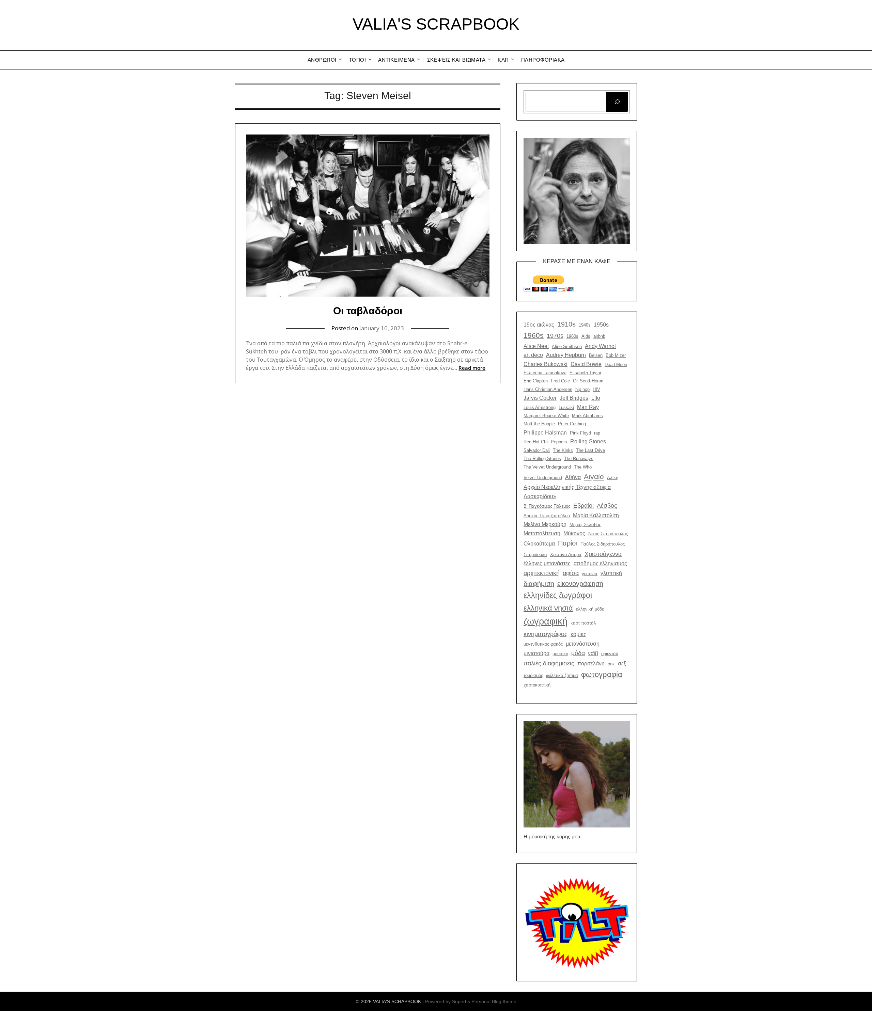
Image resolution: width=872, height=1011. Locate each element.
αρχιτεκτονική (542, 572)
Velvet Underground (543, 477)
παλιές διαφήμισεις (549, 663)
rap (597, 433)
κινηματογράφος (545, 633)
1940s (585, 325)
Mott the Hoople (539, 423)
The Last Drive (590, 450)
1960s (534, 335)
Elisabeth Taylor (585, 372)
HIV (596, 389)
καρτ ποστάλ (583, 623)
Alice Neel (536, 346)
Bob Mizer (616, 355)
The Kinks (563, 450)
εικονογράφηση (580, 583)
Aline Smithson (567, 346)
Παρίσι (567, 543)
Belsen (596, 355)
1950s (601, 324)
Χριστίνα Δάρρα (565, 554)
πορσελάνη (591, 663)
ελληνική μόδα (590, 609)
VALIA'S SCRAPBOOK (436, 24)
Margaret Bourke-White (546, 415)
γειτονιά (589, 573)
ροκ (611, 663)
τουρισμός (533, 675)
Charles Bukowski (545, 364)
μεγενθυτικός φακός (543, 644)
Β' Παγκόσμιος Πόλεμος (547, 506)
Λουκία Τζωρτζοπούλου (547, 515)
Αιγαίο (594, 476)
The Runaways (578, 458)
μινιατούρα (536, 653)
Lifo (595, 398)
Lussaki (566, 407)
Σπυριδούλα (535, 554)
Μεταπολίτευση (542, 533)
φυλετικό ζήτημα (562, 675)
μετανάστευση (583, 644)
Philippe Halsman (545, 432)
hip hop (582, 389)
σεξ (622, 663)
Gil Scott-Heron (588, 380)
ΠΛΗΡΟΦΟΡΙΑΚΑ (543, 60)
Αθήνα (573, 477)
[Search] (617, 102)
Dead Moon (616, 364)
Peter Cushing (572, 423)
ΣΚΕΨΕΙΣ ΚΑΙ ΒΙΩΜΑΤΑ (456, 60)
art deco (533, 355)
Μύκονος (574, 533)
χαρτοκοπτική (537, 685)
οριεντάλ (609, 653)
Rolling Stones (588, 441)
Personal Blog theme (493, 1001)
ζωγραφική (545, 621)
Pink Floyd (580, 433)
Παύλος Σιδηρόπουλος (602, 544)
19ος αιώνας (539, 324)
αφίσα (571, 572)
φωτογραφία (601, 674)
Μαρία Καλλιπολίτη (596, 515)
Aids (585, 336)
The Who (583, 467)
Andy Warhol (600, 346)
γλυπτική (611, 573)
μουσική (560, 653)
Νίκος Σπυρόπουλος (608, 533)
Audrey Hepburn (566, 355)
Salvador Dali (537, 450)
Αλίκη (612, 477)
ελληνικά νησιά (548, 608)
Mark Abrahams (587, 415)
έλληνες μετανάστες (547, 563)
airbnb (599, 336)
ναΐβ (593, 653)
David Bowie (586, 364)
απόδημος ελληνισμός (600, 563)
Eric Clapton (536, 380)
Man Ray (588, 407)
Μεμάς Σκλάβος (585, 524)
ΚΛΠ (503, 60)
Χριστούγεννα (603, 553)
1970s (555, 335)
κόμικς (578, 634)
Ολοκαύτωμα (539, 543)
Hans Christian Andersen (548, 389)
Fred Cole (560, 380)
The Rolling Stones (542, 458)
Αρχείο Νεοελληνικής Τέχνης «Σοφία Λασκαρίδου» (567, 491)
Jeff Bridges (574, 398)
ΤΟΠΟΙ (357, 60)
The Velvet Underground (547, 467)
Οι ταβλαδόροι (367, 310)
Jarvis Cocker (540, 398)
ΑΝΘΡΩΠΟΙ (322, 60)
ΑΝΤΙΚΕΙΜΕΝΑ (396, 60)
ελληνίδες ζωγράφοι (558, 595)
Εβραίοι (583, 505)
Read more (471, 367)
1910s (566, 324)
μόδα (578, 653)
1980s (572, 336)
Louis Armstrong (540, 407)
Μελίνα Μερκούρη (545, 524)
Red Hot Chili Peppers (545, 441)
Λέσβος (607, 505)
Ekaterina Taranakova (545, 372)
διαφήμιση (539, 583)
